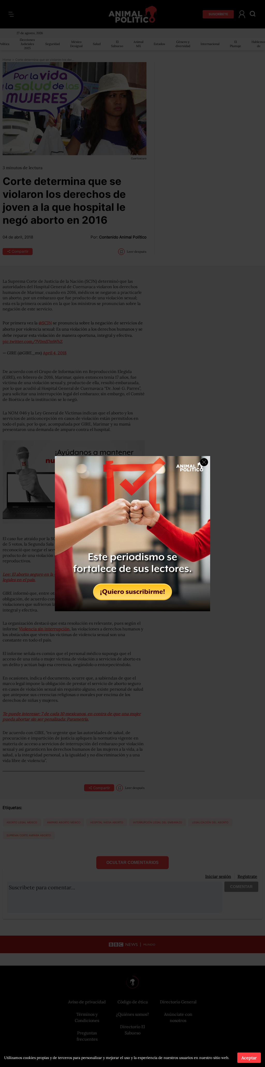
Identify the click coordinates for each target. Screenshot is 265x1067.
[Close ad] (204, 462)
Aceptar (249, 1057)
